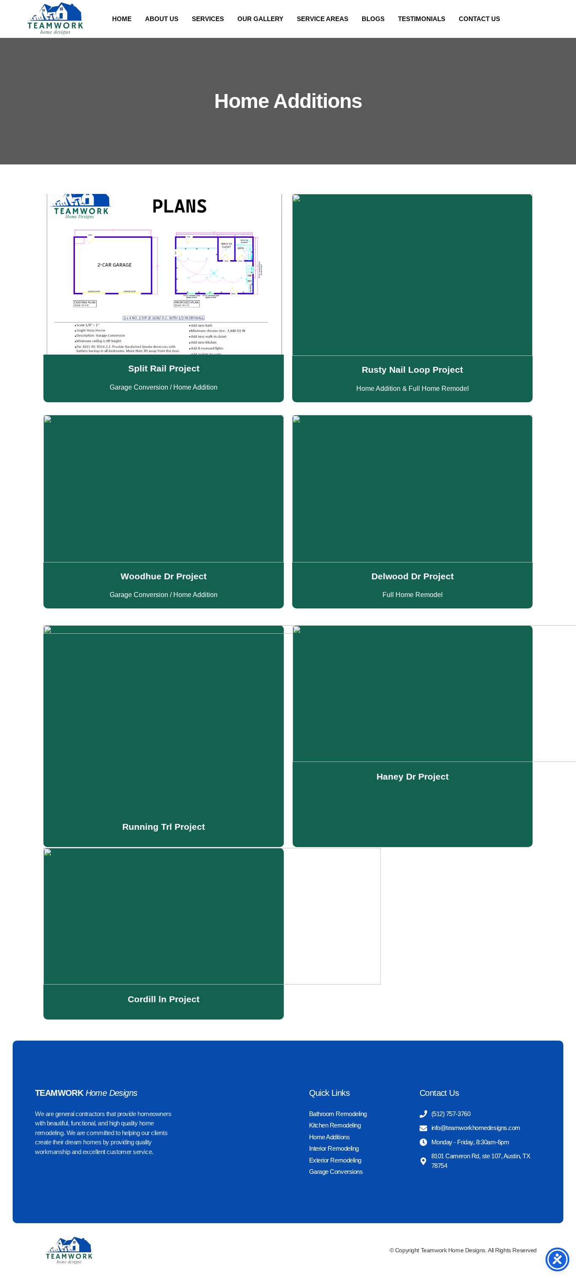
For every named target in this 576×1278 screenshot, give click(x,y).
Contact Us (479, 18)
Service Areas (322, 18)
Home (122, 18)
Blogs (373, 18)
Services (208, 18)
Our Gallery (260, 18)
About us (161, 18)
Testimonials (421, 18)
